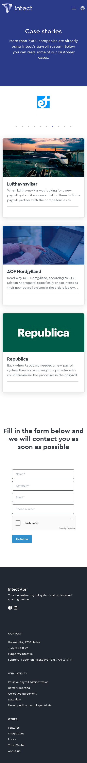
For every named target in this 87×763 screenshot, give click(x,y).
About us (14, 751)
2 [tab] (22, 126)
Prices (12, 739)
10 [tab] (71, 126)
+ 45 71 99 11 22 (18, 648)
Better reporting (19, 688)
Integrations (16, 733)
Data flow (14, 699)
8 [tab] (59, 126)
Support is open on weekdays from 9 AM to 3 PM (40, 659)
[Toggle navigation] (74, 8)
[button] (82, 8)
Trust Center (16, 745)
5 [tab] (40, 126)
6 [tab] (47, 126)
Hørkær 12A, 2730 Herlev (24, 642)
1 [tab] (16, 126)
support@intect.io (20, 654)
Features (14, 727)
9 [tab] (65, 126)
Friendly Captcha (67, 528)
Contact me (22, 538)
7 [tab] (53, 126)
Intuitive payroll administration (28, 682)
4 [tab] (34, 126)
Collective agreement (22, 693)
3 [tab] (28, 126)
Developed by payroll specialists (30, 705)
